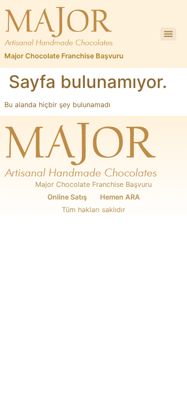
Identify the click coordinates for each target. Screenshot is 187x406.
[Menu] (168, 34)
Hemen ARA (120, 197)
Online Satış (67, 197)
